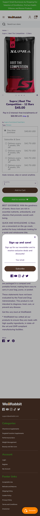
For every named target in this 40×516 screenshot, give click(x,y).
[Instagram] (19, 276)
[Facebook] (12, 276)
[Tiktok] (23, 276)
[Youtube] (15, 276)
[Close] (34, 237)
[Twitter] (27, 276)
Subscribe (20, 268)
